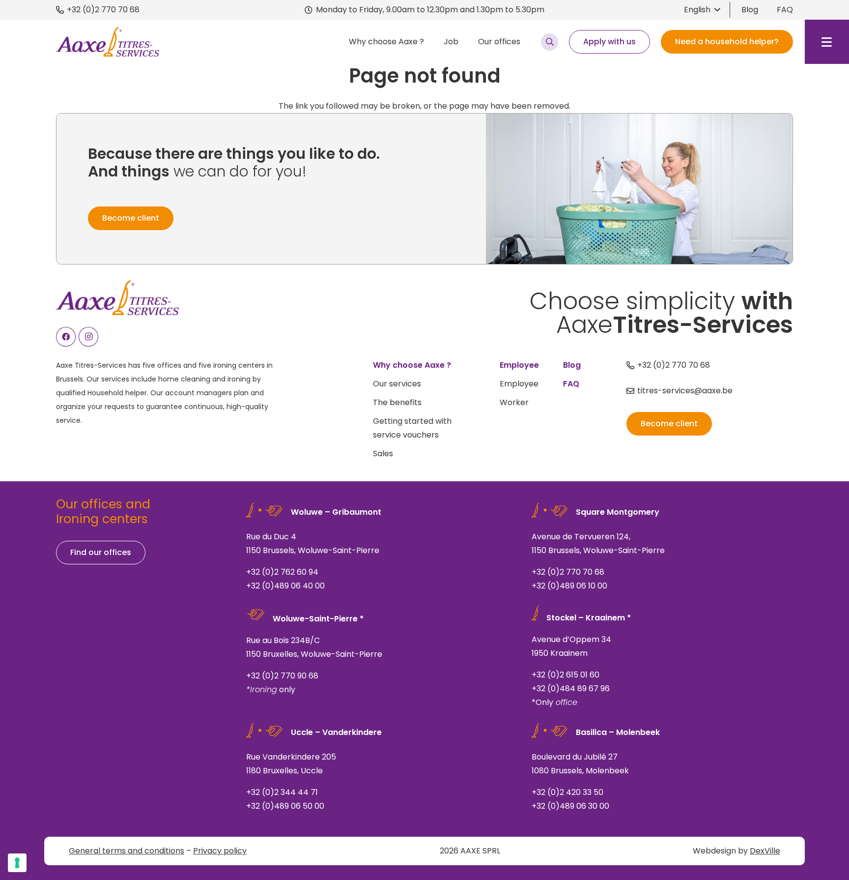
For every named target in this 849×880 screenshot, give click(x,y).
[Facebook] (66, 337)
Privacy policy (220, 850)
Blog (749, 9)
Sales (383, 453)
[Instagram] (88, 337)
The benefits (397, 402)
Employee (519, 383)
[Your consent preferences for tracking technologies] (17, 862)
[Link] (377, 549)
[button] (702, 10)
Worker (514, 402)
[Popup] (549, 42)
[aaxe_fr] (107, 42)
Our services (397, 383)
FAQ (785, 9)
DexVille (765, 850)
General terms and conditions (126, 850)
